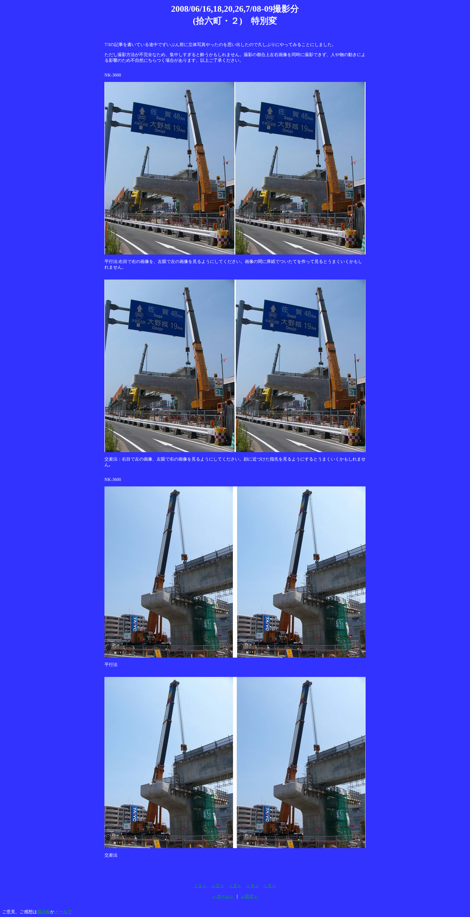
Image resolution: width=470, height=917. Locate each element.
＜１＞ (200, 885)
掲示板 (43, 911)
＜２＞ (217, 885)
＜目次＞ (249, 896)
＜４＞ (252, 885)
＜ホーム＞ (223, 896)
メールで (63, 911)
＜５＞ (269, 885)
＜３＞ (235, 885)
